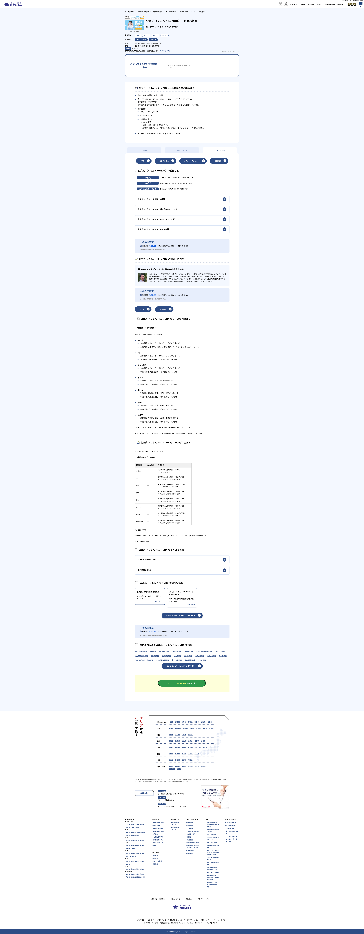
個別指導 (155, 855)
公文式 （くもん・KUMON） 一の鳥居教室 (192, 12)
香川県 (177, 760)
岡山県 (184, 753)
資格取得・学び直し (193, 831)
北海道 (171, 722)
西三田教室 (188, 656)
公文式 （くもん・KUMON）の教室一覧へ (180, 615)
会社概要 (189, 899)
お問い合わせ (175, 899)
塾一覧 (303, 4)
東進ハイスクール (158, 843)
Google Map (166, 51)
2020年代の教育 (231, 822)
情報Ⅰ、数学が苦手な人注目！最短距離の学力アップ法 (213, 852)
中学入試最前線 (211, 835)
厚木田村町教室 (190, 660)
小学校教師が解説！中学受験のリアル (213, 869)
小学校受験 (190, 850)
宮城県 (190, 722)
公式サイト (136, 31)
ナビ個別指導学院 (158, 837)
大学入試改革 (230, 828)
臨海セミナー (156, 825)
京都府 (184, 747)
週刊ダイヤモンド (163, 920)
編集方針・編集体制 (158, 899)
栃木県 (204, 728)
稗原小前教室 (199, 656)
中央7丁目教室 (177, 660)
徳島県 (171, 760)
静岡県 (177, 741)
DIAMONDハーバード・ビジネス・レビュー (185, 920)
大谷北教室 (202, 660)
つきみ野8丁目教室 (162, 660)
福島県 (209, 722)
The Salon (190, 923)
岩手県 (184, 722)
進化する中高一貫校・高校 (231, 840)
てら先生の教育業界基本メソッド (213, 839)
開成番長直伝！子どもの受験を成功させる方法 (213, 825)
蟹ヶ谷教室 (155, 656)
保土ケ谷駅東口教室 (141, 656)
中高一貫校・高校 (329, 4)
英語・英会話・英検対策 (213, 864)
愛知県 (171, 741)
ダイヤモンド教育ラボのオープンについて (172, 806)
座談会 (319, 4)
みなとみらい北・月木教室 (144, 660)
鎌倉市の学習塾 (157, 12)
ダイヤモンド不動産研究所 (161, 923)
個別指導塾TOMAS (158, 831)
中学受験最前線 (230, 825)
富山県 (177, 735)
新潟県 (171, 735)
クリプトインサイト (213, 923)
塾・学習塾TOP (130, 12)
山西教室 (153, 651)
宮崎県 (203, 766)
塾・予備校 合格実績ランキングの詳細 (171, 794)
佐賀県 (177, 766)
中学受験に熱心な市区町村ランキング (193, 847)
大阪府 (171, 747)
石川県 (184, 735)
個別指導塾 (311, 4)
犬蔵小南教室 (211, 656)
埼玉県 (185, 728)
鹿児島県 (172, 769)
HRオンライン (200, 923)
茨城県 (198, 728)
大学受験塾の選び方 (193, 843)
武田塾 (155, 846)
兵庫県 (177, 747)
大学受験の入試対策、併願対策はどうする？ (213, 885)
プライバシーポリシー (205, 899)
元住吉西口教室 (164, 651)
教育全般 (190, 840)
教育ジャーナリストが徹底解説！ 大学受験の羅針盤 (213, 878)
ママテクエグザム (231, 836)
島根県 (177, 753)
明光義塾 (155, 834)
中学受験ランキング (176, 824)
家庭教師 (190, 853)
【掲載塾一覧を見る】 (159, 822)
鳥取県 (171, 753)
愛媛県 (184, 760)
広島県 (190, 753)
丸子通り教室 (188, 651)
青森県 (177, 722)
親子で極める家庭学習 (232, 832)
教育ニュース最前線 (213, 872)
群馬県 (211, 728)
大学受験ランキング (176, 829)
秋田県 (197, 722)
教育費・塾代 (191, 834)
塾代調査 (340, 4)
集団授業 (155, 858)
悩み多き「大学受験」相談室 (213, 859)
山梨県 (203, 741)
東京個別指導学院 (158, 828)
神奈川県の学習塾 (143, 12)
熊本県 (190, 766)
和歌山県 (198, 747)
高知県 (190, 760)
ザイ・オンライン (219, 920)
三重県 (190, 741)
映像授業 (155, 864)
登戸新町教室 (166, 656)
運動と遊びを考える (213, 843)
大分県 (197, 766)
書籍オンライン (206, 920)
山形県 (203, 722)
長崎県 (184, 766)
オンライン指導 (157, 861)
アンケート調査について (166, 800)
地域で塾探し (294, 4)
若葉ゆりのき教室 (141, 651)
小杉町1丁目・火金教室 (204, 651)
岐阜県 (184, 741)
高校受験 (190, 825)
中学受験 (190, 822)
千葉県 (192, 728)
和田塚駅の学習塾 (171, 12)
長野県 (197, 741)
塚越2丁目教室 (220, 651)
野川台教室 (223, 656)
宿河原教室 (177, 656)
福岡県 (171, 766)
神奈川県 (178, 728)
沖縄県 (179, 769)
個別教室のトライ (158, 840)
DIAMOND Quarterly (178, 923)
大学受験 (190, 828)
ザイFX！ (147, 923)
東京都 (171, 728)
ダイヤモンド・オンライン (146, 920)
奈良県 (190, 747)
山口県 (197, 753)
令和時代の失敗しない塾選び (213, 831)
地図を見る (152, 246)
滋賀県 (204, 747)
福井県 (190, 735)
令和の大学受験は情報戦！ (213, 846)
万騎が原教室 (176, 651)
